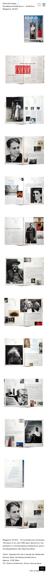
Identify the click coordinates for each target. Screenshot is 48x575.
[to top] (42, 568)
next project (35, 571)
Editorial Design (18, 6)
